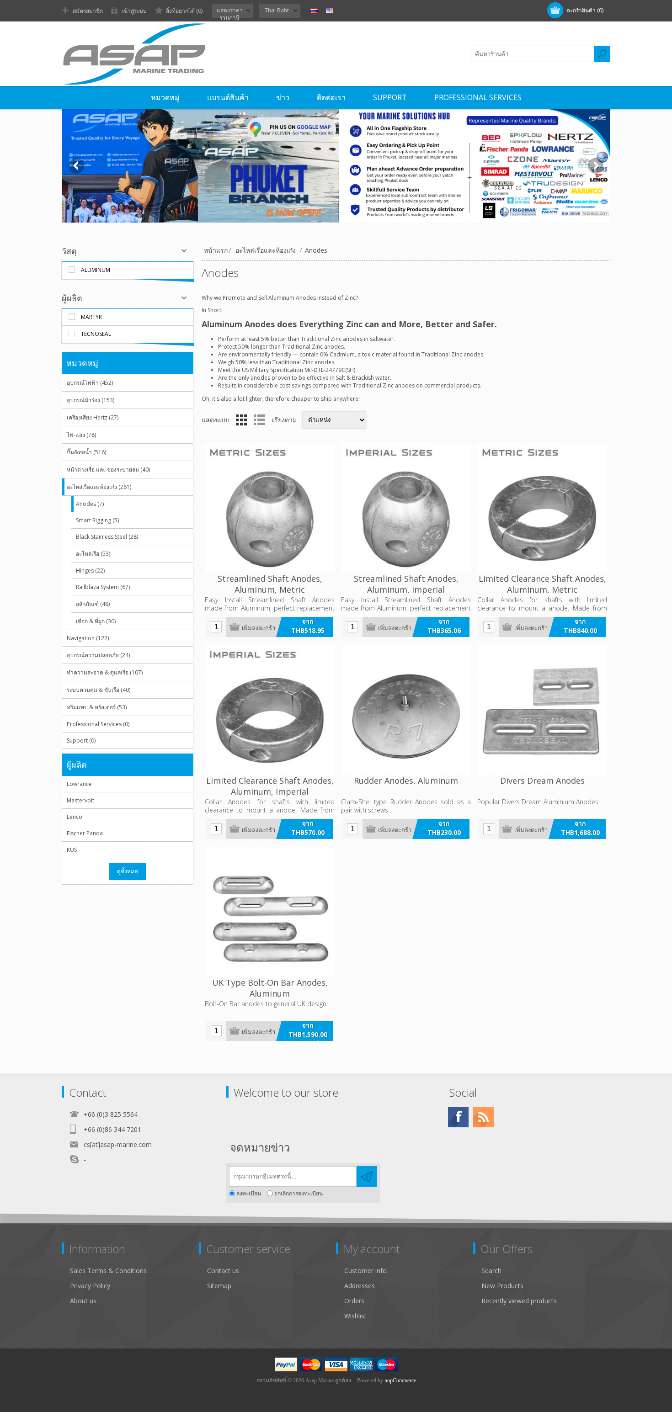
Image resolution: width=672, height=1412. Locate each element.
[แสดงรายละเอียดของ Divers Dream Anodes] (542, 710)
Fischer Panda (85, 833)
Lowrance (79, 784)
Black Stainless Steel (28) (107, 537)
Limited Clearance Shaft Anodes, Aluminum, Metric (542, 584)
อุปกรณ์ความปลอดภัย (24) (98, 655)
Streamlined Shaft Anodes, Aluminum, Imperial (406, 584)
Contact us (223, 1270)
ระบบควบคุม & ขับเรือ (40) (98, 690)
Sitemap (219, 1285)
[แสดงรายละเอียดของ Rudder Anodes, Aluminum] (406, 710)
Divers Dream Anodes (542, 780)
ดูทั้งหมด (127, 871)
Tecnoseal (96, 334)
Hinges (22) (90, 570)
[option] (336, 165)
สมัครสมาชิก (88, 11)
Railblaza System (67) (103, 587)
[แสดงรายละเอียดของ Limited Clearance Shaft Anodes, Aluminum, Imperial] (270, 710)
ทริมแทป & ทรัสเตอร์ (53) (97, 707)
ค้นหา (602, 54)
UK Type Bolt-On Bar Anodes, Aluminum (270, 988)
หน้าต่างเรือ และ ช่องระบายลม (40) (108, 469)
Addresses (359, 1285)
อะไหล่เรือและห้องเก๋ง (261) (99, 487)
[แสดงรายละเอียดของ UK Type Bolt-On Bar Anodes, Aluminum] (270, 912)
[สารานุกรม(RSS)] (483, 1117)
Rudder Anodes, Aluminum (406, 780)
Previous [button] (76, 166)
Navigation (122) (88, 638)
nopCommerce (400, 1380)
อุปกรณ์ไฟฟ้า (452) (90, 383)
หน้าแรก (216, 250)
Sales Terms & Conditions (108, 1270)
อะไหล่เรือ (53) (93, 553)
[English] (329, 11)
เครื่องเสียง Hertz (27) (92, 417)
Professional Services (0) (98, 724)
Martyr (91, 317)
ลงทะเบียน (248, 1193)
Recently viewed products (519, 1300)
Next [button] (595, 166)
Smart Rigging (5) (97, 520)
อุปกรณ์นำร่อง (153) (90, 400)
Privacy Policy (90, 1285)
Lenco (74, 817)
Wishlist (355, 1315)
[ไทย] (314, 11)
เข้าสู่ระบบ (134, 11)
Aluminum (95, 270)
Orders (354, 1300)
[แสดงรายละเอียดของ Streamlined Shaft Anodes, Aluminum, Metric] (270, 508)
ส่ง (367, 1176)
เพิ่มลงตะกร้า (258, 628)
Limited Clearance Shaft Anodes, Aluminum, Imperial (270, 786)
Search (491, 1270)
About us (83, 1300)
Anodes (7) (90, 504)
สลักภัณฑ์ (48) (93, 604)
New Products (502, 1285)
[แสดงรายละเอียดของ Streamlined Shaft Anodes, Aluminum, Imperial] (406, 508)
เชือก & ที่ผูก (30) (96, 621)
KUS (72, 850)
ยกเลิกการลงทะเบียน (298, 1193)
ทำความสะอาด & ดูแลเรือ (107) (105, 672)
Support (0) (81, 740)
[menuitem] (134, 1270)
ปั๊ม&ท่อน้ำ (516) (86, 452)
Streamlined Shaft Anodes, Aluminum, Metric (270, 584)
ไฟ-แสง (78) (81, 435)
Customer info (365, 1270)
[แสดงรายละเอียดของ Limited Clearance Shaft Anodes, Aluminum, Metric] (542, 508)
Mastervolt (80, 800)
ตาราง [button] (241, 420)
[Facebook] (458, 1117)
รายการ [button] (259, 420)
